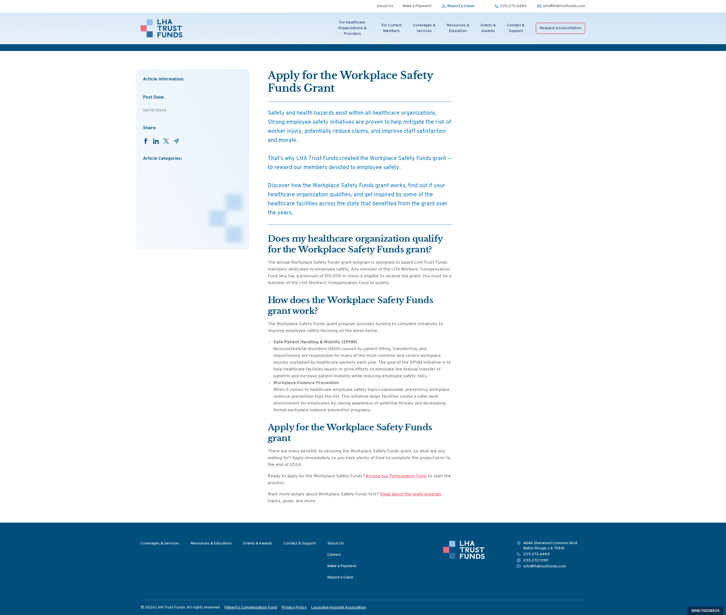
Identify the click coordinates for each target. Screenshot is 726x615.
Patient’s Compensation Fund (250, 607)
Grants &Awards (488, 28)
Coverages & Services (160, 543)
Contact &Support (515, 28)
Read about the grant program (411, 494)
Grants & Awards (257, 543)
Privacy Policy (294, 607)
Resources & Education (211, 543)
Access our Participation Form (396, 476)
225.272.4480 (536, 554)
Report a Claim (340, 577)
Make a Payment (416, 6)
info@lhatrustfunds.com (544, 566)
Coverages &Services (424, 28)
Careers (334, 555)
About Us (385, 6)
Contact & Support (300, 543)
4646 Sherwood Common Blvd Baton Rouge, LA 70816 (550, 545)
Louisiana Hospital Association (338, 607)
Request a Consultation (560, 28)
